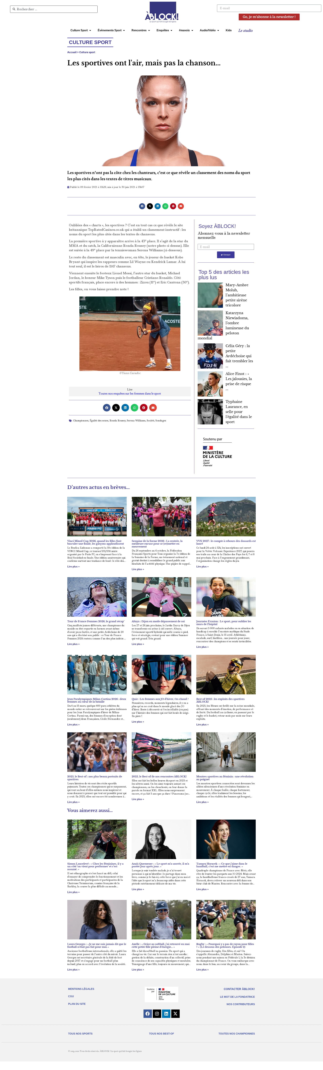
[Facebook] (147, 1013)
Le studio (245, 30)
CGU (71, 996)
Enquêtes (163, 30)
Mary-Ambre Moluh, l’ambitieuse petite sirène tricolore (237, 295)
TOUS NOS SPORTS (80, 1033)
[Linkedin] (166, 1013)
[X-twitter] (175, 1013)
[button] (142, 206)
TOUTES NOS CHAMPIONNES (237, 1033)
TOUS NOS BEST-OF (161, 1033)
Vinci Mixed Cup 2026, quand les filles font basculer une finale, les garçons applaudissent (95, 542)
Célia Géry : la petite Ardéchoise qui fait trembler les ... (239, 356)
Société (150, 420)
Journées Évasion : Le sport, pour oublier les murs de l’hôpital (223, 623)
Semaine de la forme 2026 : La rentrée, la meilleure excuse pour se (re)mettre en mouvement (157, 544)
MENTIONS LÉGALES (81, 988)
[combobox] (54, 9)
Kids (229, 30)
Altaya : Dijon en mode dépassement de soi (158, 621)
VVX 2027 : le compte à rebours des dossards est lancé (226, 542)
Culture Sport (79, 30)
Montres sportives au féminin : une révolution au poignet (224, 778)
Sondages (160, 420)
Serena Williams (136, 420)
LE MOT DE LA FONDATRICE (237, 996)
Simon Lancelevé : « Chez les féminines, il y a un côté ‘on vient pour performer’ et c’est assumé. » (95, 866)
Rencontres (139, 30)
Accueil (72, 52)
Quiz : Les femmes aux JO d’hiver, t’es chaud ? (160, 699)
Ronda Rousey (118, 420)
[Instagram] (157, 1013)
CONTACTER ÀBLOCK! (239, 989)
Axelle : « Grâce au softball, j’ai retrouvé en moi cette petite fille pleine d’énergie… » (161, 945)
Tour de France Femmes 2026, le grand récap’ (95, 621)
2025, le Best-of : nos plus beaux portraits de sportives (94, 778)
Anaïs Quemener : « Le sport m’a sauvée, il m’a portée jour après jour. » (160, 865)
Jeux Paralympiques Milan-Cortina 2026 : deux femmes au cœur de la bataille (96, 700)
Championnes (80, 420)
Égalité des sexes (99, 420)
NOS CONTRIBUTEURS (241, 1004)
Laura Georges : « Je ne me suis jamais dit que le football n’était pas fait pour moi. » (96, 945)
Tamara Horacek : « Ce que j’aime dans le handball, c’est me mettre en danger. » (221, 865)
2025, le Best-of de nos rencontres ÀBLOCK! (159, 776)
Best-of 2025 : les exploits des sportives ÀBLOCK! (220, 700)
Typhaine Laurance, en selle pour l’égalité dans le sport (239, 412)
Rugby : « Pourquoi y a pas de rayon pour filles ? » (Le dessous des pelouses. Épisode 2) (225, 945)
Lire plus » (73, 566)
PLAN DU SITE (77, 1003)
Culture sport (87, 52)
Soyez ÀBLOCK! (217, 226)
